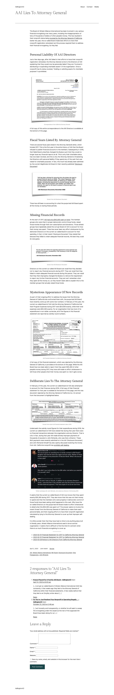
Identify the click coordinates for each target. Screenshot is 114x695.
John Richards (43, 555)
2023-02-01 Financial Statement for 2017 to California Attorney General (58, 535)
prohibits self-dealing (61, 445)
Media (96, 7)
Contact (89, 7)
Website (32, 655)
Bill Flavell (54, 553)
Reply (35, 597)
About (82, 7)
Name (32, 647)
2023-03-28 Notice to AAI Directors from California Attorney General (57, 539)
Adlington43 (19, 7)
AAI (31, 553)
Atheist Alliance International (42, 553)
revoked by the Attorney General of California (66, 38)
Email (32, 651)
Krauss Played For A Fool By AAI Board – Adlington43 (52, 580)
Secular (52, 548)
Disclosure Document (65, 553)
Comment (34, 644)
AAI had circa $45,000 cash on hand (57, 220)
